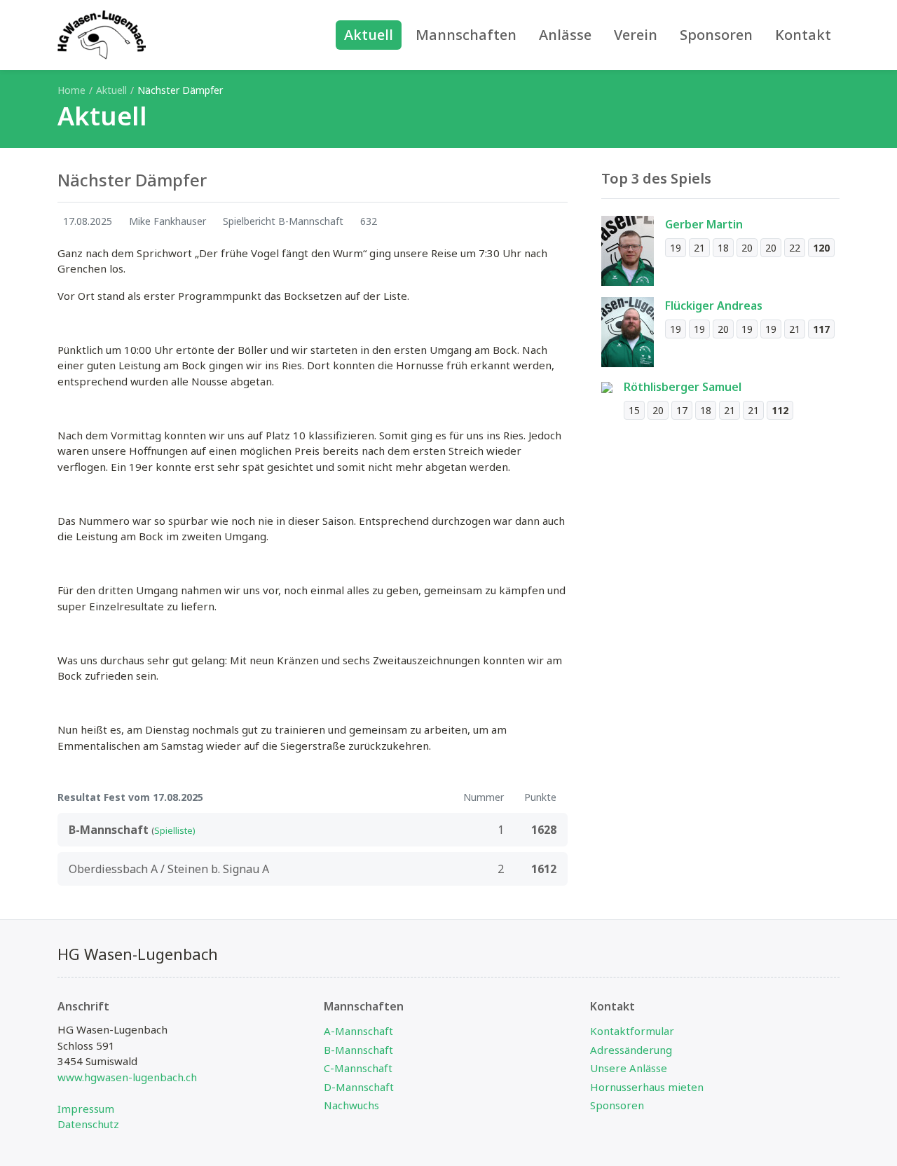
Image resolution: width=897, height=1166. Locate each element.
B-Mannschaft (358, 1050)
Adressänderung (631, 1050)
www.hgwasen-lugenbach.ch (127, 1077)
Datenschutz (88, 1124)
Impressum (85, 1109)
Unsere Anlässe (628, 1068)
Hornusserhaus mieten (647, 1087)
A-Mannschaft (358, 1031)
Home (71, 90)
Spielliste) (175, 830)
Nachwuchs (351, 1105)
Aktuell (111, 90)
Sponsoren (617, 1105)
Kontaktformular (632, 1031)
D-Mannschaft (359, 1087)
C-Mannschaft (358, 1068)
